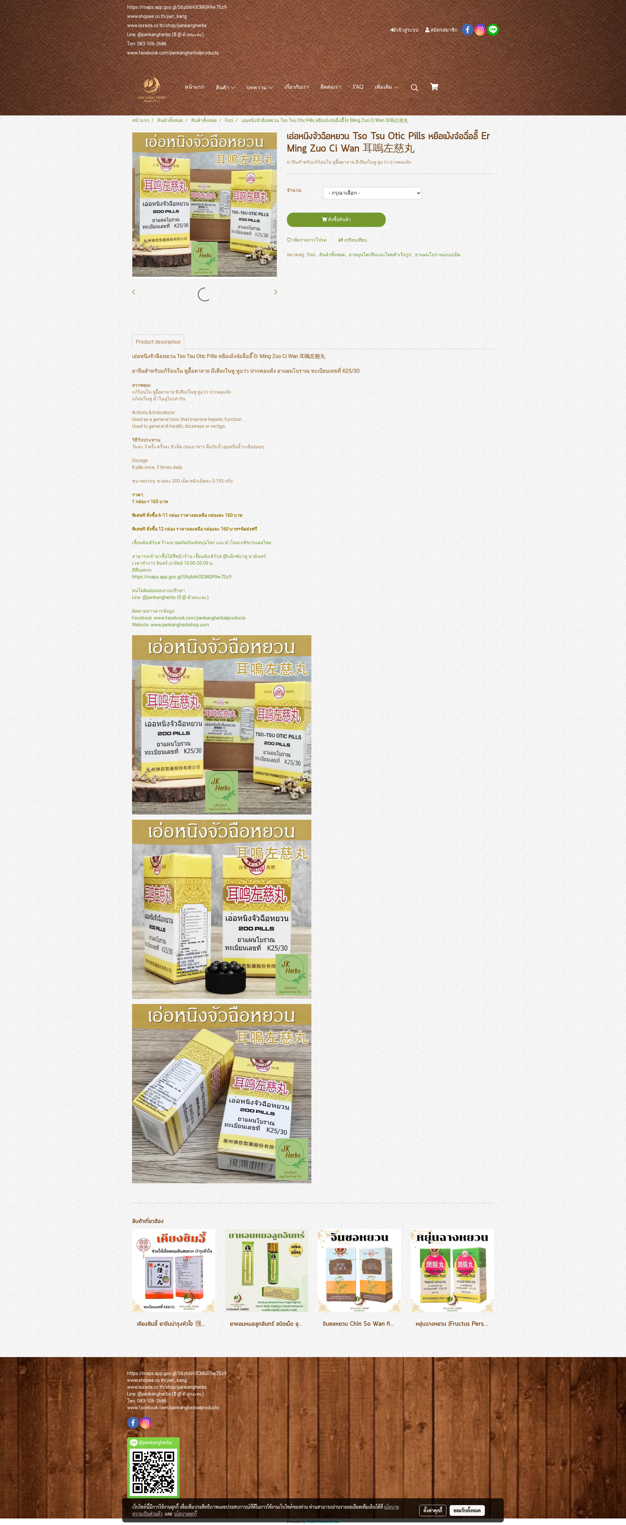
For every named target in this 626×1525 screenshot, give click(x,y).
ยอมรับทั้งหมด (467, 1510)
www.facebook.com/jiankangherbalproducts (173, 52)
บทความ (257, 88)
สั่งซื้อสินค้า (339, 219)
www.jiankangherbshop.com (180, 624)
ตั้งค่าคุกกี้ (433, 1510)
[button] (415, 88)
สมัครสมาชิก (443, 29)
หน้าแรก (194, 87)
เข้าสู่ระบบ (407, 29)
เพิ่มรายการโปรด (309, 240)
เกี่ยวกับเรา (296, 87)
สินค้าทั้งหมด (332, 254)
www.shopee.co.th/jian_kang (157, 16)
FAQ (358, 87)
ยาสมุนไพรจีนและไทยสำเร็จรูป (380, 254)
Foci (311, 254)
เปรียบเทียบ (355, 240)
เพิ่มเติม (384, 87)
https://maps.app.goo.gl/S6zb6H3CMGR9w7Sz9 (177, 7)
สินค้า (223, 88)
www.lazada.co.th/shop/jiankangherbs (167, 25)
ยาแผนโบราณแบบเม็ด (437, 254)
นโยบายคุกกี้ (185, 1514)
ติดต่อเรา (330, 87)
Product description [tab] (158, 342)
